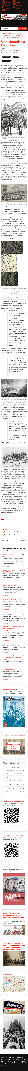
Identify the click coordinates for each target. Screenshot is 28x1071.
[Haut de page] (25, 1068)
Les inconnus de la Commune (10, 644)
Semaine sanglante (6, 56)
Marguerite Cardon (6, 60)
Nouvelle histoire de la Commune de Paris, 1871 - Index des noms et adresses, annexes (13, 657)
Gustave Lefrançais (19, 561)
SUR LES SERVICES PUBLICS (11, 599)
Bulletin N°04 (16, 56)
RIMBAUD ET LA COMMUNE (10, 585)
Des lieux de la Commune (16, 50)
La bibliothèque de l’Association (10, 669)
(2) (6, 213)
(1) (16, 167)
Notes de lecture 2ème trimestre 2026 (12, 613)
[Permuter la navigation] (2, 24)
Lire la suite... (5, 566)
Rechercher (23, 28)
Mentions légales (5, 1066)
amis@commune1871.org (11, 1061)
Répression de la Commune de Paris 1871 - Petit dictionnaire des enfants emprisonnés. (13, 628)
